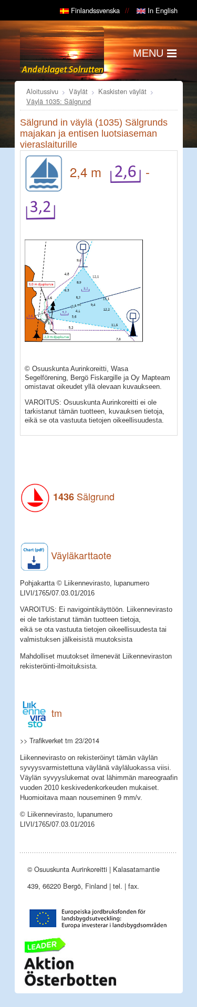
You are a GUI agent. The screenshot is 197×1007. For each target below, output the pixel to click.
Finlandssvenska (94, 10)
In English (162, 10)
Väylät (78, 91)
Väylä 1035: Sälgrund (58, 101)
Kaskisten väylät (122, 91)
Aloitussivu (42, 91)
